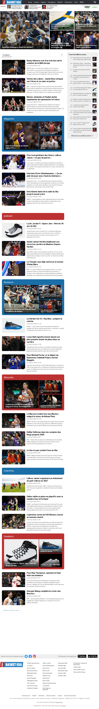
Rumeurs (8, 282)
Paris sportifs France (79, 669)
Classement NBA (62, 663)
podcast (8, 216)
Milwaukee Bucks (32, 673)
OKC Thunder (31, 683)
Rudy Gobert (46, 678)
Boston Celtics (31, 668)
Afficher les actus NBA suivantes (81, 135)
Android (92, 656)
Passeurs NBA (62, 673)
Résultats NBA (62, 665)
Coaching (9, 470)
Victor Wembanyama (48, 665)
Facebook (30, 656)
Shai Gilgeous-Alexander (47, 688)
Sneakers (9, 536)
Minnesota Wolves (32, 670)
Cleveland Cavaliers (32, 688)
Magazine (9, 118)
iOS (82, 656)
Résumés (9, 377)
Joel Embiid (46, 685)
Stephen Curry (46, 675)
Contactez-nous (26, 695)
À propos (60, 695)
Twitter (26, 656)
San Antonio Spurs (32, 685)
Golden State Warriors (33, 663)
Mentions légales (51, 695)
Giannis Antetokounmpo (49, 683)
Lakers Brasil (77, 667)
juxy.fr (64, 705)
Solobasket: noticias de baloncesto (80, 663)
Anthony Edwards (47, 673)
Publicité (34, 695)
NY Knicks (30, 675)
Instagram (34, 656)
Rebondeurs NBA (63, 670)
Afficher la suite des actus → (12, 610)
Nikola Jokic (46, 670)
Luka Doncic (46, 668)
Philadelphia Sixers (32, 680)
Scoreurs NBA (62, 668)
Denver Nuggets (31, 678)
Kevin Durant (46, 680)
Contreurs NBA (62, 675)
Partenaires (41, 695)
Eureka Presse (59, 702)
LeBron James (47, 663)
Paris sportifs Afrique (79, 672)
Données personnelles (70, 695)
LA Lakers (30, 665)
